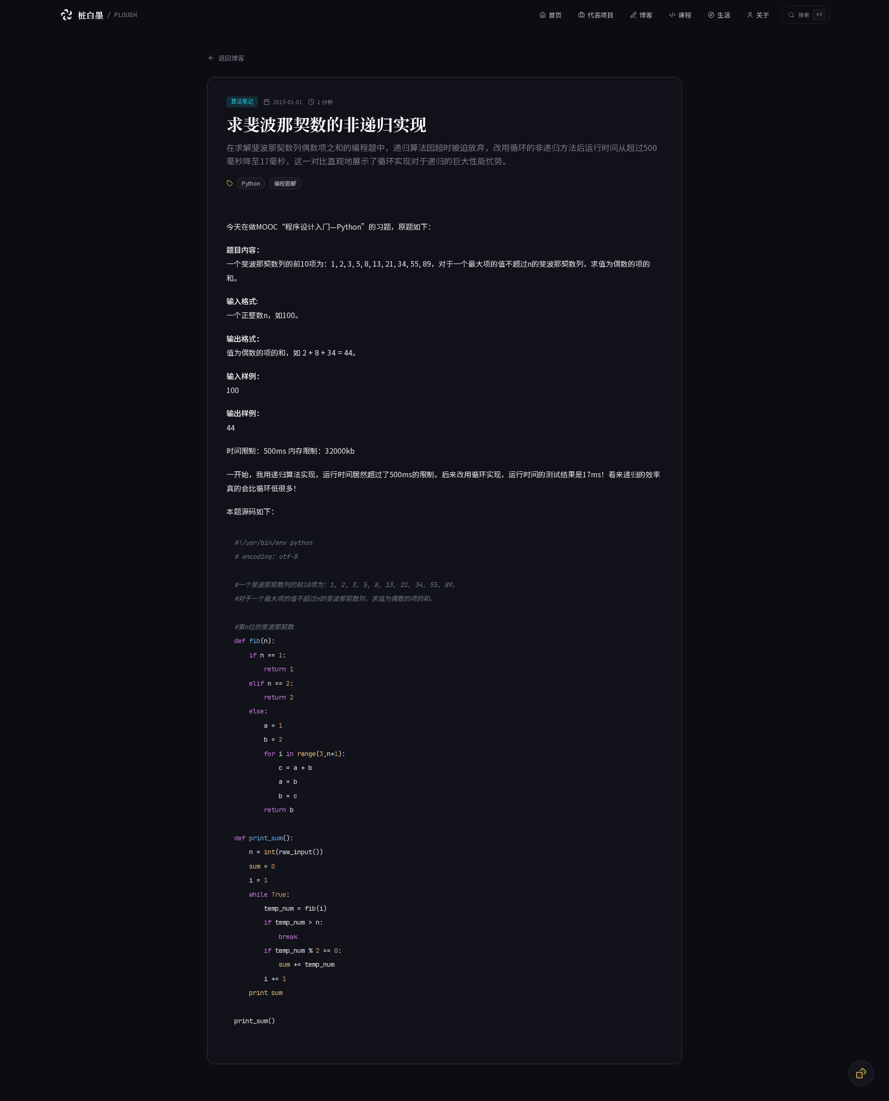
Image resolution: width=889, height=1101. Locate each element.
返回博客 (231, 58)
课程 (684, 14)
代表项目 (601, 14)
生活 (723, 14)
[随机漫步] (861, 1073)
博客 (645, 14)
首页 (555, 14)
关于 (762, 14)
